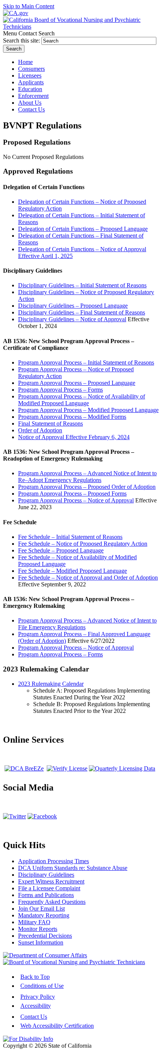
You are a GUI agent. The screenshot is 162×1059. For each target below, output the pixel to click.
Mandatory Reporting (43, 915)
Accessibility (35, 1006)
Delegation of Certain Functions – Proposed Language (83, 229)
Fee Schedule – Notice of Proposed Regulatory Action (82, 543)
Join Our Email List (41, 908)
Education (30, 89)
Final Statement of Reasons (50, 423)
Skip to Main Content (28, 6)
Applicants (31, 82)
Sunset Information (40, 942)
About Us (29, 102)
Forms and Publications (46, 895)
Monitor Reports (37, 929)
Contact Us (33, 1016)
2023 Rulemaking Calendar (51, 684)
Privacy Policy (37, 996)
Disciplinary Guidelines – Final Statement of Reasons (81, 312)
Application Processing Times (53, 861)
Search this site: (22, 40)
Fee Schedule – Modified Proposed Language (72, 571)
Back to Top (35, 977)
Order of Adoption (40, 430)
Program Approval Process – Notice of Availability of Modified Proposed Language (81, 399)
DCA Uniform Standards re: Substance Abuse (72, 868)
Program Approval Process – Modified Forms (72, 417)
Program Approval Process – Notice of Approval (76, 500)
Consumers (31, 69)
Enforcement (33, 96)
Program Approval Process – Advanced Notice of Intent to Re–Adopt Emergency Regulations (87, 476)
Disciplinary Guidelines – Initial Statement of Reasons (82, 285)
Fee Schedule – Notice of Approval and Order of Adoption (88, 577)
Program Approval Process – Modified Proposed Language (88, 410)
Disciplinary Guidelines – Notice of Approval (72, 319)
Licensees (29, 75)
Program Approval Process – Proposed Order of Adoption (87, 487)
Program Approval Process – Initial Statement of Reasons (86, 362)
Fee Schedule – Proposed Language (61, 550)
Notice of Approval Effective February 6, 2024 (74, 437)
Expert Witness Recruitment (51, 881)
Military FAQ (34, 922)
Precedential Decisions (45, 935)
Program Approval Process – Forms (60, 389)
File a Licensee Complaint (49, 888)
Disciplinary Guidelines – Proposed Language (73, 305)
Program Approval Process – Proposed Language (76, 383)
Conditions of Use (42, 986)
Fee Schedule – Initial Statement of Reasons (70, 537)
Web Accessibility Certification (57, 1025)
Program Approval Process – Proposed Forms (72, 493)
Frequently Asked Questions (52, 902)
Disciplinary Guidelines (46, 874)
